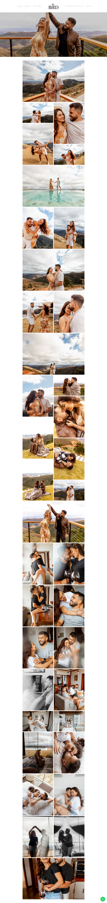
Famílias (28, 6)
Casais (20, 6)
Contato (89, 6)
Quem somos (37, 6)
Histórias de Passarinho (75, 6)
